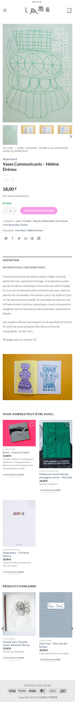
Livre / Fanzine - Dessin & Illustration (42, 148)
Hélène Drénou (35, 230)
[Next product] (6, 181)
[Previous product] (13, 181)
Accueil (8, 148)
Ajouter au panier (39, 210)
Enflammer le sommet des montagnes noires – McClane (55, 476)
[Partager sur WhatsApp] (6, 238)
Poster (24, 224)
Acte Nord (20, 230)
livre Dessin (61, 221)
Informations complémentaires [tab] (24, 267)
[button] (5, 10)
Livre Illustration (15, 151)
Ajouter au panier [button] (13, 474)
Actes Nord (10, 159)
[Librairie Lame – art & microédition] (37, 10)
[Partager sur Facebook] (13, 238)
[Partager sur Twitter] (19, 238)
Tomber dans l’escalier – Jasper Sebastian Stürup (16, 643)
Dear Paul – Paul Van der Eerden (53, 645)
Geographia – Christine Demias (16, 554)
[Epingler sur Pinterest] (32, 238)
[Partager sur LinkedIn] (39, 238)
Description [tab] (11, 260)
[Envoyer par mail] (26, 238)
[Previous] (8, 73)
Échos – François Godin (16, 452)
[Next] (66, 73)
